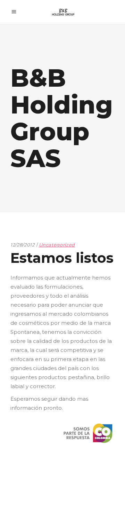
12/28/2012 (22, 245)
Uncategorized (57, 245)
